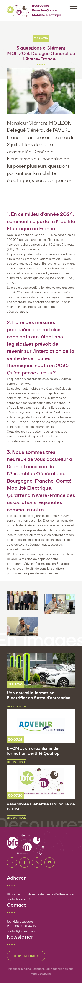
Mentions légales (19, 968)
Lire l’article (16, 706)
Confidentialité (42, 968)
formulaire (28, 894)
